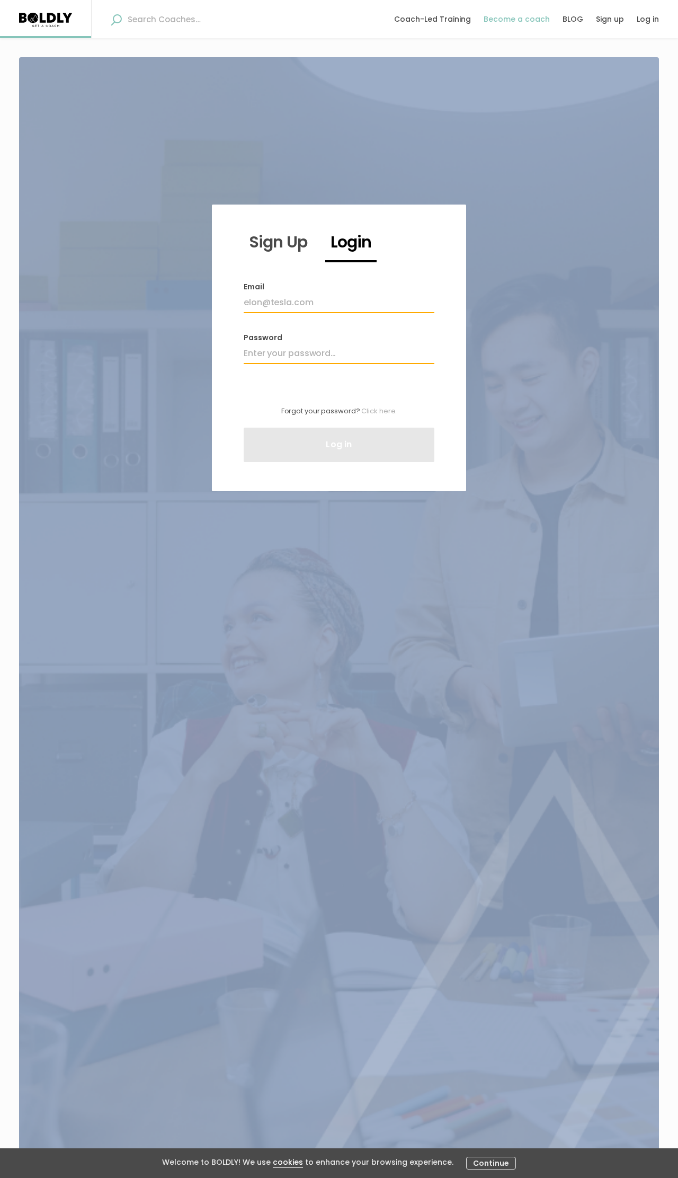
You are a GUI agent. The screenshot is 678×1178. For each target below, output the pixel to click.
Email (254, 286)
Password (263, 337)
